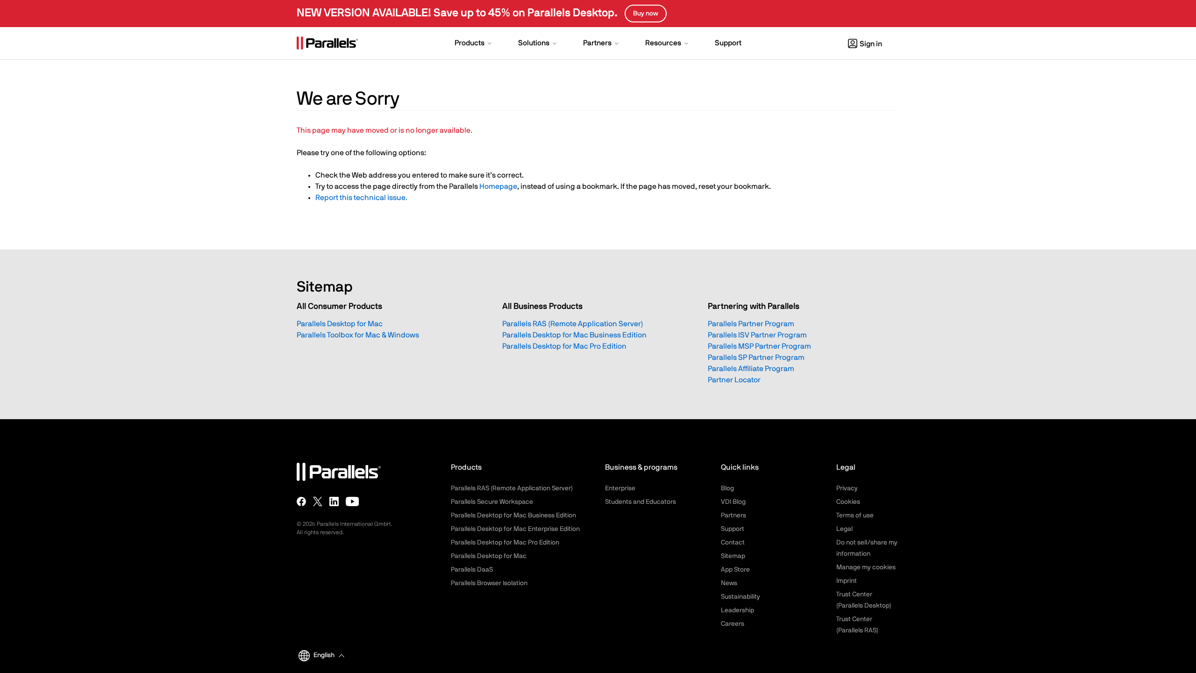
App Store (735, 569)
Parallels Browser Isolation (489, 583)
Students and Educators (640, 502)
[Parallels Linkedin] (334, 501)
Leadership (737, 610)
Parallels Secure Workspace (492, 502)
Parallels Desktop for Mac (340, 324)
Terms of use (855, 515)
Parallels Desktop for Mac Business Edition (574, 335)
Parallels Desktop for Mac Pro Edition (564, 346)
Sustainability (740, 597)
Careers (732, 624)
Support (732, 529)
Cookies (848, 502)
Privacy (847, 488)
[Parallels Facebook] (301, 501)
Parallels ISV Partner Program (757, 335)
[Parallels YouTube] (352, 501)
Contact (733, 542)
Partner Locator (734, 380)
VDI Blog (733, 502)
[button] (474, 44)
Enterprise (620, 488)
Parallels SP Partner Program (756, 357)
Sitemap (733, 556)
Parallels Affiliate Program (751, 368)
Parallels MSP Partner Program (759, 346)
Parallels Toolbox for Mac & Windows (358, 335)
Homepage (498, 186)
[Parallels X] (317, 501)
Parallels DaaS (472, 569)
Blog (727, 488)
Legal (844, 529)
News (729, 583)
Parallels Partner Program (751, 324)
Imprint (846, 581)
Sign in (871, 44)
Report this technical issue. (361, 197)
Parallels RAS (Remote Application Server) (572, 324)
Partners (733, 515)
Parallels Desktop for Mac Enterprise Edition (515, 529)
